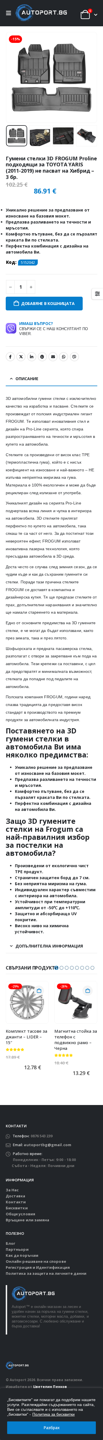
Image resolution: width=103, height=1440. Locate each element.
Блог (10, 1243)
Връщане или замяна (27, 1219)
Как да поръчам (22, 1255)
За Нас (12, 1189)
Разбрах (51, 1427)
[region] (51, 1414)
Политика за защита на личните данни (46, 1273)
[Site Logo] (41, 13)
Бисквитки (17, 1207)
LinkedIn (31, 356)
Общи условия (20, 1213)
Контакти (16, 1201)
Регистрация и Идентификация (38, 1267)
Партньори (17, 1249)
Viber (74, 356)
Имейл (53, 356)
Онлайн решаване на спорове (36, 1261)
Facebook (10, 356)
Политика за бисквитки (53, 1414)
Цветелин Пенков (50, 1386)
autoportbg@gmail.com (47, 1144)
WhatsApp (63, 356)
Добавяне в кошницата (48, 303)
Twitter (20, 356)
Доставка (15, 1195)
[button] (10, 13)
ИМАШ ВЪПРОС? (53, 328)
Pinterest (42, 356)
